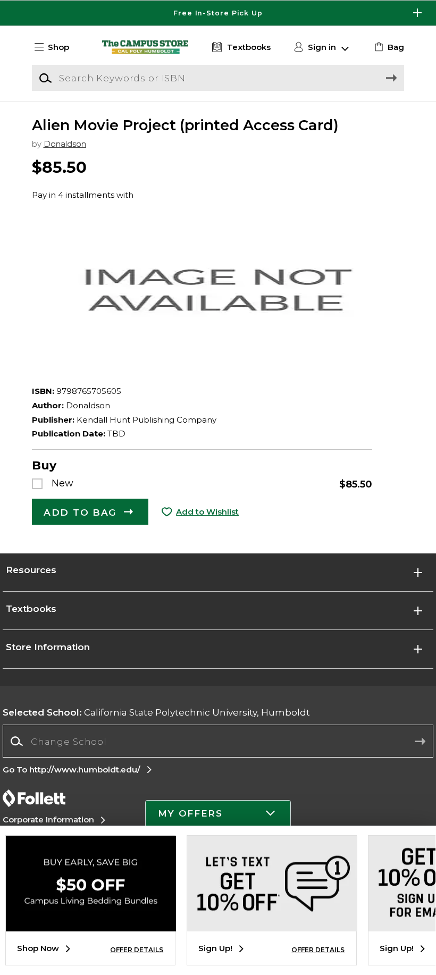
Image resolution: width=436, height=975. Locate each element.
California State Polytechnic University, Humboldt (156, 712)
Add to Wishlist (207, 512)
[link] (388, 47)
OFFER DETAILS (136, 950)
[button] (218, 13)
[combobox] (218, 741)
